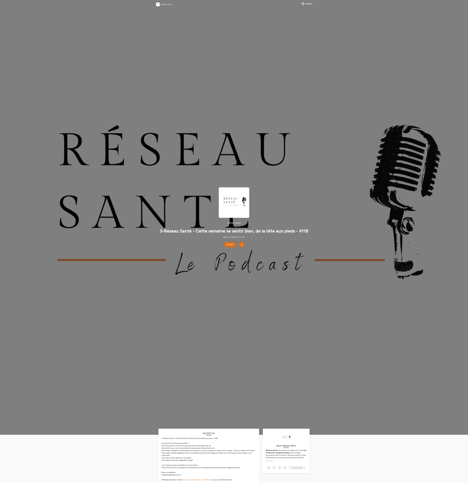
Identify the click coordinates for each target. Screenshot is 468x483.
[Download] (241, 244)
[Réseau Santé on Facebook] (268, 467)
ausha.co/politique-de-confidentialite (197, 480)
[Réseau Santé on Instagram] (279, 467)
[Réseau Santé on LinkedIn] (285, 467)
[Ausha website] (306, 3)
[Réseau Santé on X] (274, 467)
